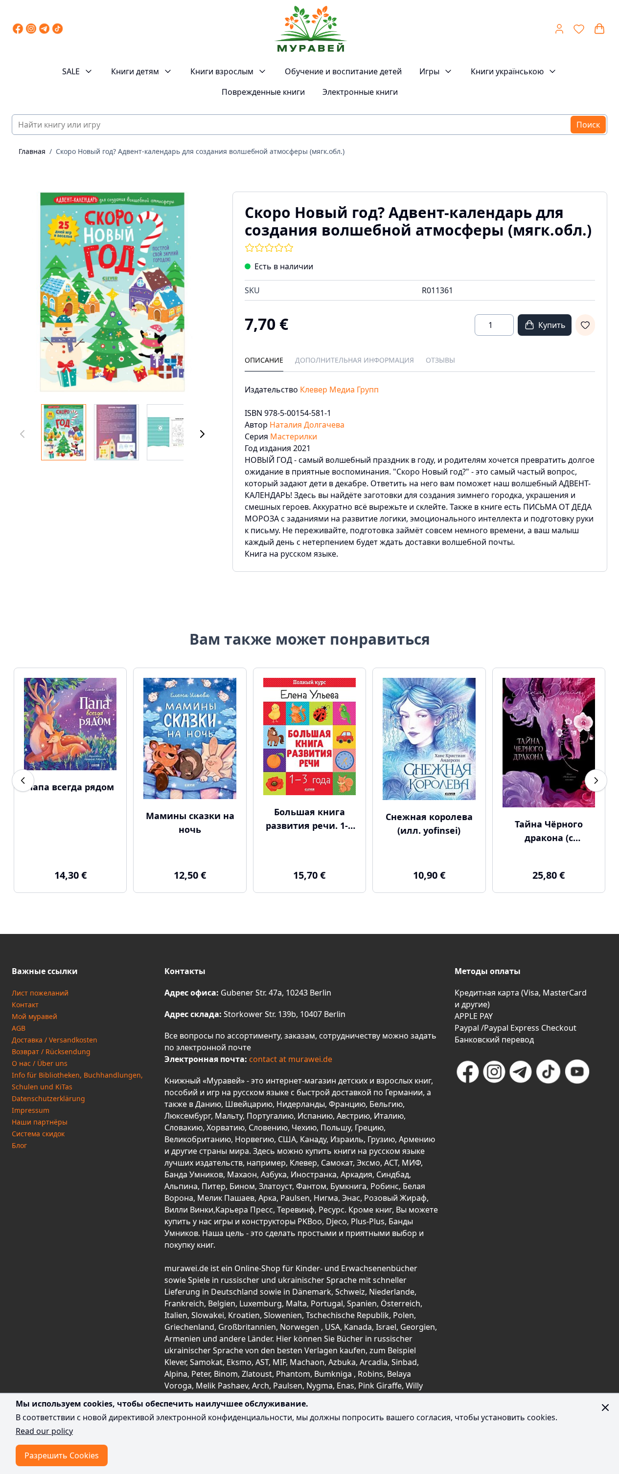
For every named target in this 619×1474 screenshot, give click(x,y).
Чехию (304, 1127)
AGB (18, 1028)
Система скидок (38, 1133)
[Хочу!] (585, 325)
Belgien (221, 1303)
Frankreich (184, 1303)
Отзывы (440, 360)
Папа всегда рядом (70, 787)
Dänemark (311, 1291)
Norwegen (300, 1327)
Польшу (336, 1127)
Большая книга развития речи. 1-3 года (309, 819)
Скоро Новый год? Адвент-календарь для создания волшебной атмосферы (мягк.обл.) (200, 151)
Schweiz (350, 1291)
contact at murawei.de (289, 1059)
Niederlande (391, 1291)
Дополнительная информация (354, 360)
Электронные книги (360, 92)
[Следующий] (202, 434)
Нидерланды (300, 1104)
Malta (296, 1303)
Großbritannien (247, 1327)
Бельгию (386, 1104)
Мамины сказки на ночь (190, 822)
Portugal (327, 1303)
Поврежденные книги (263, 92)
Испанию (315, 1115)
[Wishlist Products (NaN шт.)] (579, 29)
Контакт (25, 1004)
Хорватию (225, 1127)
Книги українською (507, 71)
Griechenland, (190, 1327)
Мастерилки (293, 436)
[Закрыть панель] (605, 1407)
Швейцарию (249, 1104)
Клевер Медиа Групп (339, 389)
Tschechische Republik (347, 1315)
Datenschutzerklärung (48, 1098)
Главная (32, 151)
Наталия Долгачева (307, 424)
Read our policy (44, 1431)
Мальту (229, 1115)
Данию (208, 1104)
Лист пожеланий (40, 992)
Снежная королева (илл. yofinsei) (429, 823)
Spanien (362, 1303)
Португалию (270, 1115)
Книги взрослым (221, 71)
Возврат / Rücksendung (51, 1051)
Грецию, (370, 1127)
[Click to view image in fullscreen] (112, 292)
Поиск (588, 124)
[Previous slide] (23, 780)
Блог (19, 1145)
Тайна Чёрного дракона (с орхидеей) (549, 831)
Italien (175, 1315)
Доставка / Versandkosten (54, 1039)
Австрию (353, 1115)
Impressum (30, 1110)
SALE (71, 71)
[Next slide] (596, 780)
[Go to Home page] (310, 29)
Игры (429, 71)
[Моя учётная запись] (559, 29)
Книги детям (135, 71)
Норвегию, (255, 1139)
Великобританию (197, 1139)
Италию (389, 1115)
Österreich (400, 1303)
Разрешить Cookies (61, 1455)
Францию (347, 1104)
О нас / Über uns (40, 1063)
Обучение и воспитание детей (343, 71)
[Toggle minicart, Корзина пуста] (599, 29)
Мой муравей (34, 1016)
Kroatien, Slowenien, (267, 1315)
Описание (264, 360)
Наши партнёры (40, 1122)
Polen (403, 1315)
